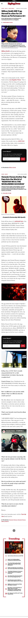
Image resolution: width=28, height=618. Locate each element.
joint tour (21, 141)
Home (2, 8)
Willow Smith (5, 51)
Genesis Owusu (13, 519)
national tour (19, 221)
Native (7, 521)
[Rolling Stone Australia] (14, 4)
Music (6, 8)
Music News (11, 8)
